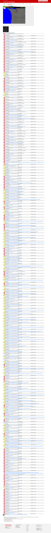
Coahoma (15, 65)
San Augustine (34, 391)
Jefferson (5, 123)
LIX (16, 326)
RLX (18, 179)
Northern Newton (14, 345)
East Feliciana (15, 328)
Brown (11, 469)
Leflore (10, 340)
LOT (18, 356)
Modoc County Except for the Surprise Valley (9, 225)
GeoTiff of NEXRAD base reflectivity (22, 514)
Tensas (25, 336)
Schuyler (8, 469)
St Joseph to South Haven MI (21, 373)
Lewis (12, 45)
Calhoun (10, 45)
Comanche (16, 265)
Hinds (23, 339)
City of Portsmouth (10, 115)
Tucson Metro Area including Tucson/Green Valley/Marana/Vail (12, 472)
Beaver (8, 207)
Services (26, 3)
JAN (17, 335)
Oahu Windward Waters (18, 368)
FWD (17, 387)
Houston (21, 446)
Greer (20, 265)
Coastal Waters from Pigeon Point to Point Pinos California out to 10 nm (30, 199)
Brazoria (19, 447)
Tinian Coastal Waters (24, 382)
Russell (5, 185)
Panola (13, 65)
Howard (8, 301)
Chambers (28, 446)
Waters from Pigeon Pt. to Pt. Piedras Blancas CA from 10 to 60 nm (12, 199)
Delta (15, 403)
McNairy (10, 37)
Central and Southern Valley (20, 296)
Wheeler (9, 316)
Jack (8, 324)
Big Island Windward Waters (7, 368)
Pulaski (10, 54)
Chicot (7, 348)
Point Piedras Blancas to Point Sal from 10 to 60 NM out (11, 431)
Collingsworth (6, 316)
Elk (7, 104)
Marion (43, 339)
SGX (17, 309)
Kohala (13, 191)
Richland (15, 336)
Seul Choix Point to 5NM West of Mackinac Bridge (28, 242)
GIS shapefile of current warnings (12, 514)
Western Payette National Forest (24, 284)
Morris (43, 391)
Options (12, 6)
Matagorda (36, 446)
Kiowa (19, 265)
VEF (19, 457)
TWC (19, 471)
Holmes (18, 340)
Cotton (22, 265)
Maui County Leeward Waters (33, 368)
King (8, 313)
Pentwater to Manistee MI (7, 373)
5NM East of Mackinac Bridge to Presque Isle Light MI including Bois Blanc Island (14, 221)
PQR (18, 306)
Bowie (39, 391)
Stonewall (16, 313)
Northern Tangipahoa (7, 328)
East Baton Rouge (18, 327)
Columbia (5, 397)
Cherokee (17, 391)
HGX (17, 445)
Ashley (5, 348)
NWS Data (22, 3)
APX (18, 220)
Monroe (9, 476)
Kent (14, 313)
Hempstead (21, 397)
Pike (9, 343)
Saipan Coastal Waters (18, 382)
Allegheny (5, 207)
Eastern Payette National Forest (16, 284)
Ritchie (21, 45)
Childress (30, 313)
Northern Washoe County (7, 272)
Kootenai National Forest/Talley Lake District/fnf (18, 126)
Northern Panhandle (27, 408)
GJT (18, 251)
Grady (26, 266)
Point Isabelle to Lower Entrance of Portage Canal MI (19, 319)
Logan (19, 266)
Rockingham (6, 90)
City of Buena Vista (6, 87)
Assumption (21, 327)
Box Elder (5, 79)
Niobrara (10, 137)
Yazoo (17, 339)
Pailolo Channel (24, 400)
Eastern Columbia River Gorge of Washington (10, 290)
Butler (10, 207)
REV (18, 268)
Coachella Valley (17, 452)
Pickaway (5, 434)
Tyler (19, 45)
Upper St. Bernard (33, 327)
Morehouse (5, 336)
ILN (17, 433)
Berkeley (5, 177)
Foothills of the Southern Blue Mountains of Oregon (23, 280)
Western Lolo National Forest (8, 126)
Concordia (27, 336)
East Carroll (12, 336)
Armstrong (11, 316)
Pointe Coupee (12, 328)
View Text (14, 33)
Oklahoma (5, 266)
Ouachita (19, 394)
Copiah (30, 339)
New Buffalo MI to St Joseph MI (17, 351)
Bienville (35, 394)
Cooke (5, 388)
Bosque (21, 388)
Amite (8, 343)
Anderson (5, 487)
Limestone (10, 388)
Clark (7, 507)
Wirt (18, 45)
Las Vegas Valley (6, 461)
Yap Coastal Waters (6, 426)
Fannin (13, 403)
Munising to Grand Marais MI (16, 257)
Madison (13, 90)
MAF (17, 300)
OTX (17, 407)
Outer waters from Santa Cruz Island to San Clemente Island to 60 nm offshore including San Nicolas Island (17, 442)
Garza (7, 313)
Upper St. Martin (14, 331)
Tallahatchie (7, 65)
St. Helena (19, 328)
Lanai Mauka (6, 191)
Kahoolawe (21, 191)
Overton (8, 59)
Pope (5, 98)
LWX (19, 89)
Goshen (8, 137)
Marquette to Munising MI (7, 362)
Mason (9, 370)
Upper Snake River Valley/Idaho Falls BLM (9, 293)
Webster (30, 394)
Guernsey (5, 420)
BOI (18, 283)
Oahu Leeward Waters (40, 368)
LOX (18, 259)
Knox (5, 455)
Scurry (9, 301)
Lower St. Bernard (38, 327)
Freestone (13, 388)
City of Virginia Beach (15, 115)
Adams (37, 339)
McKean (5, 120)
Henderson (10, 487)
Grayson (17, 403)
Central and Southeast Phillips (12, 296)
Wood (29, 391)
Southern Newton (23, 345)
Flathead (5, 48)
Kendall (11, 166)
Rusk (15, 391)
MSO (21, 47)
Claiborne (27, 339)
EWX (17, 165)
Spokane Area (6, 411)
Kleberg (7, 304)
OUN (17, 262)
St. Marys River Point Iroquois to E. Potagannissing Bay (27, 237)
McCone (5, 296)
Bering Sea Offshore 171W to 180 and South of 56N (10, 182)
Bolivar (5, 340)
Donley (14, 316)
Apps (8, 3)
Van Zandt (5, 403)
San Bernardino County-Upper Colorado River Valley (17, 458)
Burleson (18, 446)
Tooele (5, 73)
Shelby (8, 391)
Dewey (35, 265)
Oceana (7, 370)
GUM (18, 384)
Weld (5, 84)
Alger (5, 354)
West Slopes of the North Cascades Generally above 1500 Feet (12, 365)
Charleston (8, 177)
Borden (11, 301)
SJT (16, 286)
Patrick (9, 154)
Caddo (28, 266)
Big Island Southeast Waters (18, 400)
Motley (10, 313)
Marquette (7, 354)
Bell (32, 403)
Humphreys (15, 340)
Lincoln (8, 48)
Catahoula (22, 336)
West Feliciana (6, 327)
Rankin (25, 339)
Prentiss (5, 40)
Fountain (12, 512)
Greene (9, 90)
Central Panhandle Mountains (17, 408)
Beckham (11, 266)
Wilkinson (5, 343)
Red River (37, 394)
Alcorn (12, 40)
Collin (10, 324)
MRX (19, 184)
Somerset (5, 159)
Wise (7, 324)
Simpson (32, 339)
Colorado (23, 446)
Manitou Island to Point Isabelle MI (30, 319)
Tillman (5, 265)
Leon (22, 388)
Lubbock (19, 313)
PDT (17, 233)
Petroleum (25, 296)
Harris (40, 446)
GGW (18, 295)
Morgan (5, 145)
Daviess (7, 455)
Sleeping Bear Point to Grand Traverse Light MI (19, 243)
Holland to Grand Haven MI (28, 373)
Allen (5, 331)
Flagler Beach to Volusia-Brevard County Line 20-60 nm (25, 162)
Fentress (12, 59)
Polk (13, 446)
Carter (9, 265)
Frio (9, 166)
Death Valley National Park (7, 458)
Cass (9, 469)
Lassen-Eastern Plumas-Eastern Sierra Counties (10, 269)
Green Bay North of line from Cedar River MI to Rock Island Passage (27, 231)
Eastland (21, 403)
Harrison (16, 45)
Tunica (5, 65)
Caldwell (8, 394)
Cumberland (5, 112)
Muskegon (17, 370)
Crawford (8, 493)
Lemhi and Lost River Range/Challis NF (20, 293)
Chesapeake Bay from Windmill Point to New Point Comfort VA (26, 51)
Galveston (16, 447)
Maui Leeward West (16, 191)
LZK (21, 53)
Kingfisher (24, 266)
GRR (19, 372)
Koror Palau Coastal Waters (7, 437)
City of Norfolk (6, 115)
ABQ (17, 75)
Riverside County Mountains (7, 310)
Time (9, 6)
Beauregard (39, 331)
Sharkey (15, 339)
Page (10, 90)
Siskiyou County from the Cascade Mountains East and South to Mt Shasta (25, 225)
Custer (30, 265)
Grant (10, 394)
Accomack (5, 70)
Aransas (15, 304)
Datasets (14, 3)
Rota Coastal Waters (6, 382)
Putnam (5, 59)
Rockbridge (10, 87)
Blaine (28, 265)
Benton (15, 40)
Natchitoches (14, 394)
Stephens (13, 265)
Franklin (11, 154)
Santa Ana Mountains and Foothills (16, 310)
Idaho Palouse (6, 408)
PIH (18, 292)
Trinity (38, 446)
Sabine (31, 391)
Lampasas (30, 403)
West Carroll (9, 336)
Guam (5, 385)
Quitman (11, 65)
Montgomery (7, 447)
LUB (21, 33)
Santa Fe (5, 174)
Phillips (6, 151)
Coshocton (5, 254)
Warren (21, 339)
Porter (5, 359)
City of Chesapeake (21, 115)
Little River (11, 397)
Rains (11, 403)
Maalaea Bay (13, 400)
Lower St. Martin (21, 331)
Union (13, 140)
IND (17, 376)
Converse (5, 137)
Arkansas (8, 54)
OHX (21, 58)
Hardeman (7, 37)
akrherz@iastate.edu (18, 527)
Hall (20, 313)
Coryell (24, 403)
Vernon (31, 331)
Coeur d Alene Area (10, 408)
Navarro (8, 487)
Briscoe (22, 313)
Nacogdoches (10, 391)
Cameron (5, 104)
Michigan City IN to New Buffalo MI (8, 351)
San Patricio (12, 304)
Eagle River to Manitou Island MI (8, 319)
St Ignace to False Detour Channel (8, 246)
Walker (7, 446)
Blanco (5, 166)
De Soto (40, 394)
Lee (4, 151)
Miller (9, 397)
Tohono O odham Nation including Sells (25, 472)
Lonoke (5, 54)
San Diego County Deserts (7, 452)
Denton (5, 324)
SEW (18, 364)
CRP (17, 303)
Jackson (10, 59)
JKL (21, 42)
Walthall (11, 343)
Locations (7, 6)
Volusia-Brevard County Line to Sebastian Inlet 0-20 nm (11, 162)
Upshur (28, 391)
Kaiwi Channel (13, 368)
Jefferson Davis (9, 339)
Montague (7, 388)
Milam (33, 403)
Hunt (7, 403)
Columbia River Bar (6, 307)
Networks (19, 3)
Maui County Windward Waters (25, 368)
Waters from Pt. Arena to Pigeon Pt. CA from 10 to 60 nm (11, 196)
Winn (11, 394)
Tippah (7, 40)
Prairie (12, 54)
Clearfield (9, 104)
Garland (9, 62)
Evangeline (7, 331)
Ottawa (5, 370)
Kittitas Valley (6, 234)
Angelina (5, 391)
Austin (5, 447)
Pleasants (9, 249)
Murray (26, 265)
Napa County (13, 452)
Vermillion (5, 512)
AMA (17, 315)
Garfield (17, 266)
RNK (21, 67)
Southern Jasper (18, 345)
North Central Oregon (14, 280)
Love (7, 265)
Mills (25, 403)
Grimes (10, 447)
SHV (17, 390)
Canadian (8, 266)
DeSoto (5, 171)
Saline (5, 62)
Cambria (8, 159)
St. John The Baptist (28, 327)
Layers (4, 6)
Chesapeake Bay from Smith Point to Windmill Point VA (11, 51)
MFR (18, 224)
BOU (21, 83)
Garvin (37, 265)
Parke (8, 512)
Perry (7, 62)
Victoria (5, 304)
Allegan (14, 370)
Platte (12, 137)
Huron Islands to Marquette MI (14, 362)
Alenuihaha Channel (28, 400)
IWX (18, 350)
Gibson (10, 455)
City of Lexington (15, 87)
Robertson (18, 388)
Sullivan (5, 490)
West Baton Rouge (13, 327)
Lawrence (5, 339)
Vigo (5, 504)
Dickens (7, 34)
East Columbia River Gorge (7, 280)
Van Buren (12, 370)
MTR (18, 195)
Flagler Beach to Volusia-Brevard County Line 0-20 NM (11, 109)
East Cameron (28, 331)
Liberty (9, 446)
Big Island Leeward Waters (7, 400)
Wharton (34, 446)
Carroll (7, 154)
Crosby (5, 34)
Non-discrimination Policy (39, 528)
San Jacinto (15, 446)
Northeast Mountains (10, 411)
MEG (21, 36)
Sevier (16, 397)
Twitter (27, 526)
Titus (41, 391)
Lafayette (10, 331)
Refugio (18, 304)
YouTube (28, 529)
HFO (17, 190)
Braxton (8, 45)
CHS (19, 176)
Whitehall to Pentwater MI (14, 373)
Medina (13, 166)
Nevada (18, 397)
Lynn (26, 313)
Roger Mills (32, 265)
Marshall (9, 140)
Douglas (11, 213)
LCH (17, 330)
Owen (7, 476)
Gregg (22, 391)
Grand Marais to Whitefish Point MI (8, 257)
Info (16, 3)
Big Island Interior (10, 191)
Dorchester (11, 216)
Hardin (5, 37)
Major (15, 266)
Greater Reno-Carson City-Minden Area (9, 277)
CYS (21, 136)
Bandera (7, 166)
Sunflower (7, 340)
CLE (17, 204)
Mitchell (5, 301)
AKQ (17, 50)
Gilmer (14, 45)
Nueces (10, 304)
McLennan (25, 388)
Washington (8, 185)
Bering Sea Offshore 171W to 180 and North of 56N (23, 182)
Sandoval (5, 76)
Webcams (29, 3)
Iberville (9, 327)
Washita (14, 266)
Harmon (24, 265)
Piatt (5, 482)
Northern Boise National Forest (8, 284)
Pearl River (13, 343)
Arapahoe (5, 213)
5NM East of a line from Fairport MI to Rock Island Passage (11, 231)
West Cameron (25, 331)
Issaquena (12, 339)
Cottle (27, 313)
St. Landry (17, 331)
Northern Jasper (10, 345)
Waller (42, 446)
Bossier (33, 394)
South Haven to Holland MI (35, 373)
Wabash (5, 377)
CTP (21, 103)
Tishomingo (10, 40)
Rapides (34, 331)
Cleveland (39, 265)
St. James (24, 327)
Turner (5, 134)
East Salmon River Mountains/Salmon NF (30, 293)
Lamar (19, 403)
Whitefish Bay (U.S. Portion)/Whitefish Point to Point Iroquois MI (12, 237)
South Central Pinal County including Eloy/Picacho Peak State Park (35, 473)
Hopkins (10, 403)
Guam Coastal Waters (12, 382)
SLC (17, 72)
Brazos (5, 446)
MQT (18, 230)
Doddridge (5, 45)
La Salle (5, 394)
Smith (24, 391)
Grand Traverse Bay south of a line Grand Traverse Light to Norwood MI (13, 242)
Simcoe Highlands (18, 290)
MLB (17, 92)
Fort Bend (26, 446)
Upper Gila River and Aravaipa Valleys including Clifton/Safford (18, 473)
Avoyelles (36, 331)
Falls (15, 388)
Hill (16, 388)
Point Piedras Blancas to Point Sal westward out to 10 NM (11, 260)
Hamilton (27, 403)
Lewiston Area (23, 408)
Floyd (5, 154)
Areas (11, 3)
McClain (42, 265)
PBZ (21, 122)
